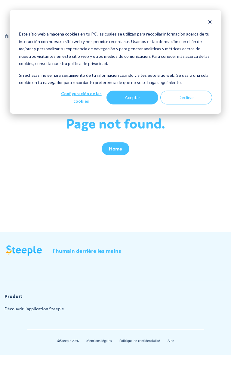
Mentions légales (99, 341)
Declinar (186, 97)
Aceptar (132, 97)
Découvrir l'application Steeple (34, 309)
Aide (171, 341)
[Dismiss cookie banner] (210, 22)
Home (115, 148)
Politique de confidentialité (139, 341)
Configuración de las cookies (81, 97)
